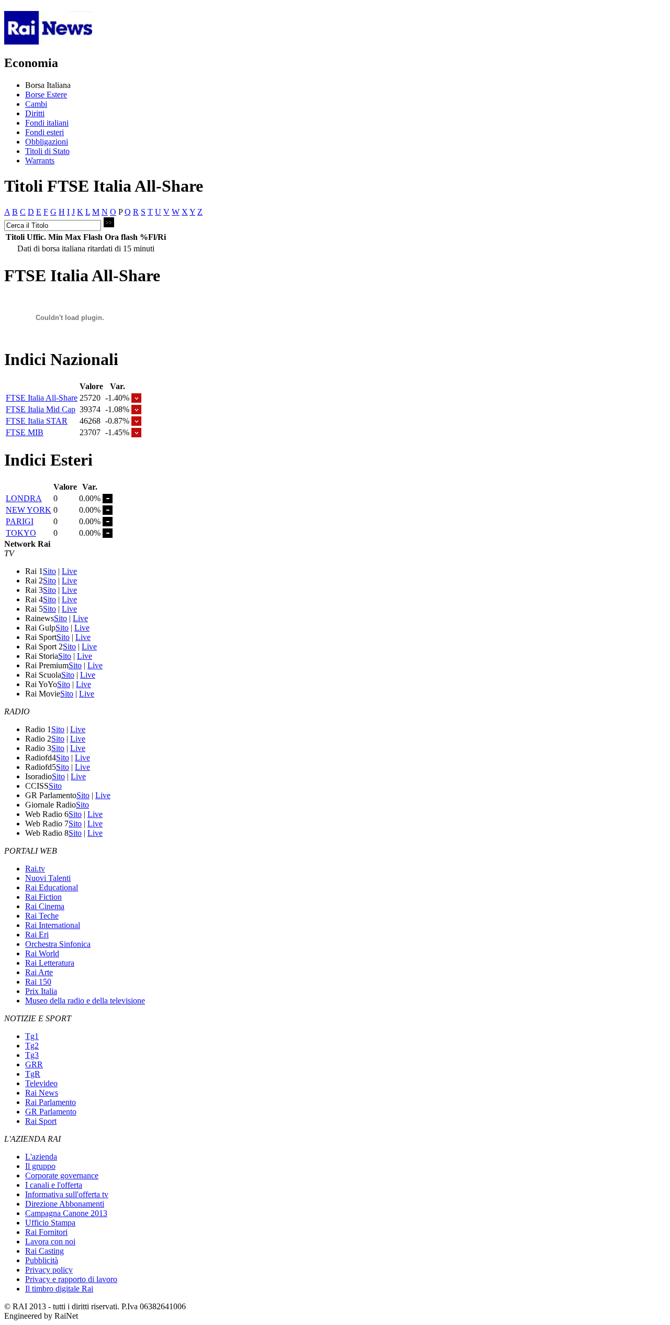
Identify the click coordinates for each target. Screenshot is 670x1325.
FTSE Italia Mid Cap (40, 409)
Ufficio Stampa (50, 1222)
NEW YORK (28, 509)
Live (69, 571)
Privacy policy (49, 1269)
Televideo (41, 1083)
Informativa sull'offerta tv (66, 1194)
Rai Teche (42, 915)
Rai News (41, 1092)
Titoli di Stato (47, 151)
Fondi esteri (44, 132)
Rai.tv (35, 868)
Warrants (39, 160)
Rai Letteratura (49, 962)
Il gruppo (40, 1166)
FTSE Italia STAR (37, 420)
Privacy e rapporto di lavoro (71, 1279)
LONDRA (24, 498)
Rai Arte (39, 972)
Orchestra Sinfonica (58, 944)
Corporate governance (61, 1175)
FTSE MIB (24, 432)
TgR (32, 1073)
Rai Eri (37, 934)
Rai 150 (38, 981)
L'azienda (41, 1156)
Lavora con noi (50, 1241)
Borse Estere (46, 94)
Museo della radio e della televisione (85, 1000)
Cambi (36, 104)
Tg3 (32, 1055)
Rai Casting (44, 1250)
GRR (34, 1064)
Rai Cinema (44, 906)
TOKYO (21, 532)
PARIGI (20, 521)
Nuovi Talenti (48, 878)
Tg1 (32, 1036)
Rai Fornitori (46, 1232)
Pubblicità (41, 1260)
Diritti (34, 113)
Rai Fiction (43, 896)
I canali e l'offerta (53, 1184)
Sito (49, 571)
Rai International (52, 925)
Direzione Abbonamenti (64, 1203)
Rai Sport (41, 1121)
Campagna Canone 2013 (66, 1213)
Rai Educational (51, 887)
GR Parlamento (50, 1111)
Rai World (42, 953)
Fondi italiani (47, 122)
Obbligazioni (46, 141)
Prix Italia (41, 991)
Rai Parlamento (50, 1102)
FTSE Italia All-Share (41, 397)
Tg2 (32, 1045)
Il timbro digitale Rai (59, 1288)
